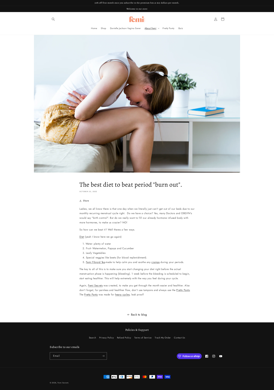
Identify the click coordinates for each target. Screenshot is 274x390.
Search (92, 337)
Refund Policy (124, 337)
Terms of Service (143, 337)
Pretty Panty (183, 290)
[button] (53, 19)
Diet (81, 237)
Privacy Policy (106, 337)
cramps (155, 262)
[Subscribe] (103, 356)
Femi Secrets (95, 285)
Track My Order (163, 337)
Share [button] (86, 200)
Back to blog (139, 315)
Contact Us (179, 337)
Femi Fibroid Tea (95, 262)
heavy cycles (122, 294)
